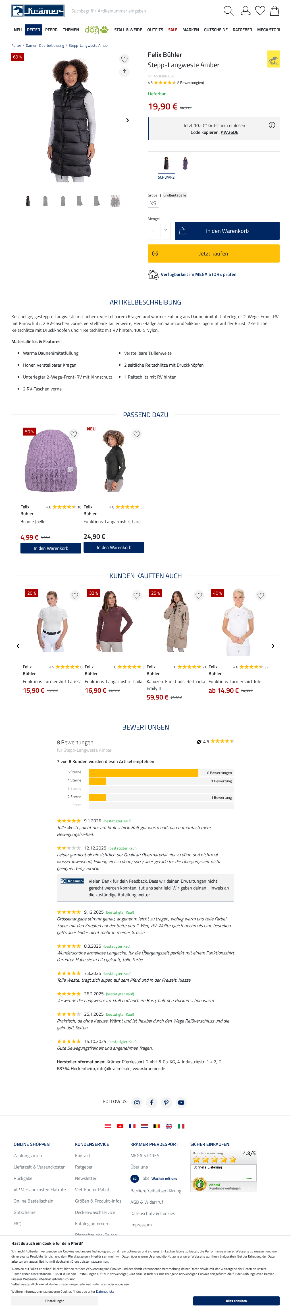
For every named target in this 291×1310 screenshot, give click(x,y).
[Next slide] (127, 120)
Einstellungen (54, 1300)
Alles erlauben (236, 1300)
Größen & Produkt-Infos (98, 1200)
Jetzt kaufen (213, 253)
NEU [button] (18, 29)
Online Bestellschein (33, 1200)
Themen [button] (71, 29)
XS (153, 203)
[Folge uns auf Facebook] (151, 1102)
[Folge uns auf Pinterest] (166, 1102)
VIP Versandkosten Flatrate (40, 1189)
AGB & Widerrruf (146, 1202)
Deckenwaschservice (95, 1212)
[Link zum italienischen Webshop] (182, 1125)
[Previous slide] (15, 120)
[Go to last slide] (18, 646)
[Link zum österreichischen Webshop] (109, 1125)
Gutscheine (25, 1212)
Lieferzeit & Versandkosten (40, 1166)
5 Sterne (74, 772)
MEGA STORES (270, 29)
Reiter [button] (33, 29)
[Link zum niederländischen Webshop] (145, 1125)
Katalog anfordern (92, 1223)
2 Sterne (74, 796)
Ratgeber (84, 1166)
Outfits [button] (155, 29)
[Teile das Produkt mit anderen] (124, 72)
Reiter (16, 45)
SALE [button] (172, 29)
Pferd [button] (51, 29)
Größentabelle (175, 195)
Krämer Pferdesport (154, 1144)
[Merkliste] (260, 9)
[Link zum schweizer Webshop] (121, 1125)
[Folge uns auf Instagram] (137, 1102)
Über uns (139, 1166)
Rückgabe (23, 1178)
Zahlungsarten (28, 1155)
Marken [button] (190, 29)
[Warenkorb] (275, 9)
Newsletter (86, 1178)
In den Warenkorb (114, 547)
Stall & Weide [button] (128, 29)
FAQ (18, 1223)
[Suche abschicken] (229, 11)
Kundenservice (92, 1144)
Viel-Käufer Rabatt (93, 1189)
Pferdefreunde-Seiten (96, 1234)
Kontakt (82, 1155)
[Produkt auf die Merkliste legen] (124, 59)
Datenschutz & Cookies (152, 1213)
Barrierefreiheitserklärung (155, 1190)
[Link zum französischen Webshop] (133, 1125)
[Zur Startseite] (38, 10)
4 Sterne (74, 780)
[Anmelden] (246, 9)
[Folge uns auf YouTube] (181, 1102)
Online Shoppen (32, 1144)
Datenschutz (105, 1291)
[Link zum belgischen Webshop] (157, 1125)
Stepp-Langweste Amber (89, 45)
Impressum (141, 1224)
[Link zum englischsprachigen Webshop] (170, 1125)
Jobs (155, 1178)
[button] (96, 29)
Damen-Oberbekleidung (45, 45)
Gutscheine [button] (216, 29)
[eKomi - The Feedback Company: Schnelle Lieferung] (223, 1170)
